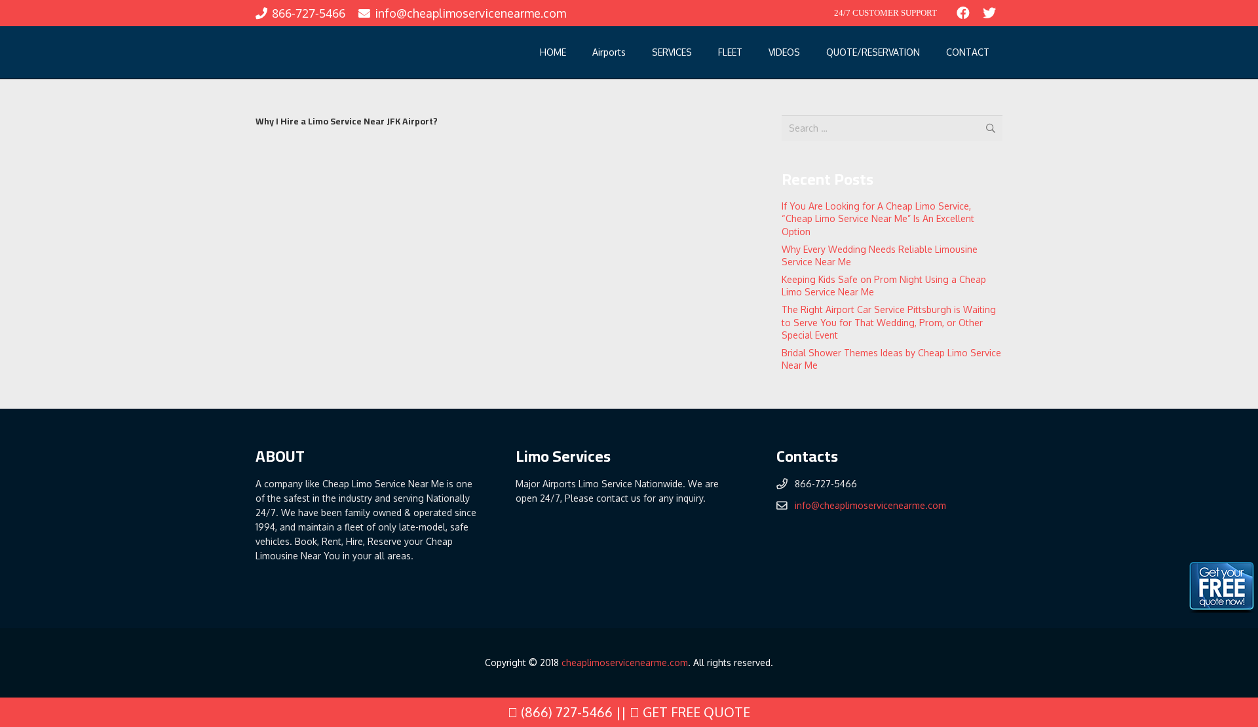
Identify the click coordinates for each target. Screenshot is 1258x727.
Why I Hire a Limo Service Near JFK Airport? (347, 121)
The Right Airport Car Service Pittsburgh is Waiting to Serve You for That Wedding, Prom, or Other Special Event (889, 322)
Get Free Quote (694, 711)
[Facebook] (963, 13)
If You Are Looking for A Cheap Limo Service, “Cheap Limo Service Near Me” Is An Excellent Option (878, 218)
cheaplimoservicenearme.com (625, 662)
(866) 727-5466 (565, 711)
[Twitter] (989, 13)
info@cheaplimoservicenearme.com (870, 505)
